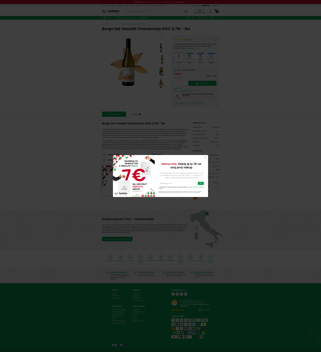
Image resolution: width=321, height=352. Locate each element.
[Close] (205, 157)
